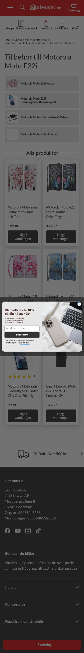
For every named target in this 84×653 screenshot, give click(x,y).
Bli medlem (22, 334)
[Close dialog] (79, 304)
